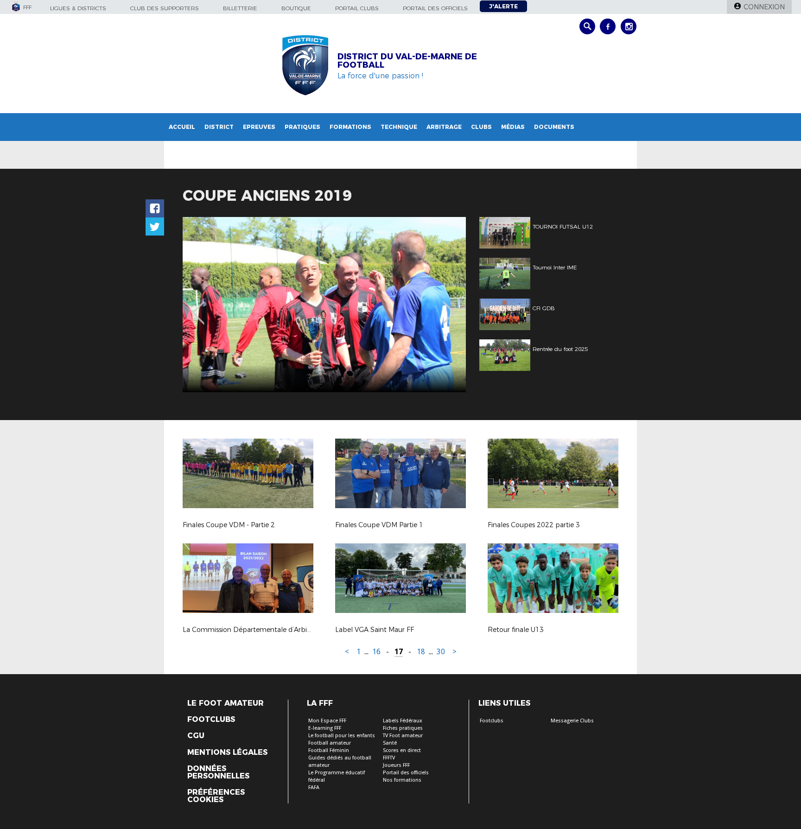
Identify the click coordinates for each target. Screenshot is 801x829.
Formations (350, 126)
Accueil (182, 126)
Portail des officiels (435, 8)
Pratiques (302, 126)
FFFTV (389, 758)
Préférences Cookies (216, 796)
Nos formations (402, 780)
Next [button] (449, 306)
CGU (195, 736)
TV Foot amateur (403, 736)
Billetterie (240, 8)
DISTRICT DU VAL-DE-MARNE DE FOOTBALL (407, 60)
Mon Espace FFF (327, 721)
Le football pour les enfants (341, 736)
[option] (324, 304)
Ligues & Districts (78, 8)
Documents (554, 126)
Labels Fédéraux (402, 721)
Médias (513, 126)
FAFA (313, 787)
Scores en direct (402, 750)
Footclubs (211, 719)
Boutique (296, 8)
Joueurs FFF (396, 765)
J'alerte (503, 6)
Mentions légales (227, 752)
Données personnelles (218, 772)
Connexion (764, 7)
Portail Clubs (357, 8)
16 (376, 651)
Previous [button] (198, 306)
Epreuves (259, 126)
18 (421, 651)
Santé (390, 743)
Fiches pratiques (403, 728)
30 (441, 651)
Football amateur (329, 743)
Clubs (481, 126)
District (219, 126)
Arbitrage (444, 126)
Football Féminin (328, 750)
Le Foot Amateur (225, 703)
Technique (399, 126)
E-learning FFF (324, 728)
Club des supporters (164, 8)
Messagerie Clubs (572, 721)
